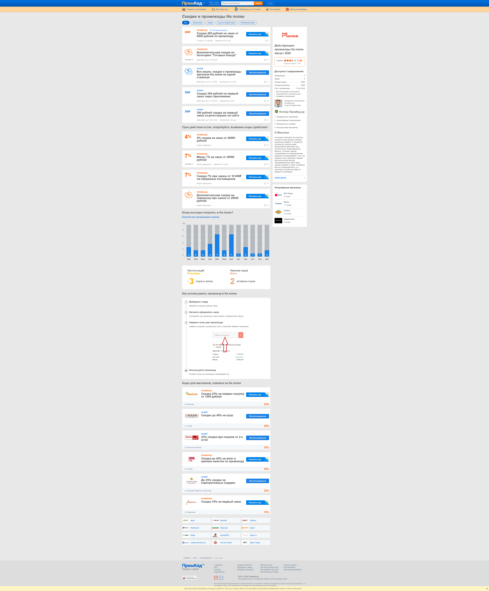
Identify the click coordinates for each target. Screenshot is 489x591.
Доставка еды (222, 9)
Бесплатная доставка (269, 572)
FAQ (216, 567)
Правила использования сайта (275, 579)
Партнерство (219, 572)
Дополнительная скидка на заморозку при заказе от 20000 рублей (218, 198)
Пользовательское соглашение (250, 579)
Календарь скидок (244, 567)
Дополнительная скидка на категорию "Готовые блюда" (216, 54)
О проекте (218, 565)
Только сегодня (290, 565)
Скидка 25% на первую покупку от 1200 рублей (222, 395)
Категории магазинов (292, 570)
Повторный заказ (248, 23)
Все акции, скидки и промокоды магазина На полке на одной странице (219, 74)
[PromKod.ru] (193, 3)
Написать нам (266, 565)
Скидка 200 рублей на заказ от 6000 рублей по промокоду (217, 35)
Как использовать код (269, 567)
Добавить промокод (245, 570)
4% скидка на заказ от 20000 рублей (216, 139)
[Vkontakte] (221, 578)
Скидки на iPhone (244, 565)
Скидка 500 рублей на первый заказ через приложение (217, 95)
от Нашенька (190, 512)
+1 (268, 60)
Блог (270, 3)
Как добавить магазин (269, 570)
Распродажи (274, 9)
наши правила (263, 588)
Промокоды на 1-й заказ (250, 9)
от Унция (188, 426)
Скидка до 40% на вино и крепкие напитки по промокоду (222, 460)
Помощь (217, 570)
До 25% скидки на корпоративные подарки (218, 481)
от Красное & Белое (193, 447)
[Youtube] (216, 578)
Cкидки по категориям (196, 9)
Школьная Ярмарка (298, 9)
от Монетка (189, 404)
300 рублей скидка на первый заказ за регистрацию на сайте (218, 114)
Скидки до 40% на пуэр (217, 415)
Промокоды (197, 23)
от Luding (188, 469)
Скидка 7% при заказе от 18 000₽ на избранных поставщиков (219, 177)
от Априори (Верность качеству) (198, 491)
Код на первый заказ (226, 23)
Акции (210, 23)
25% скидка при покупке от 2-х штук (222, 438)
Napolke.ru (280, 178)
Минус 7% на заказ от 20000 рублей (215, 158)
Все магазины (289, 567)
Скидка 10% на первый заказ (221, 501)
